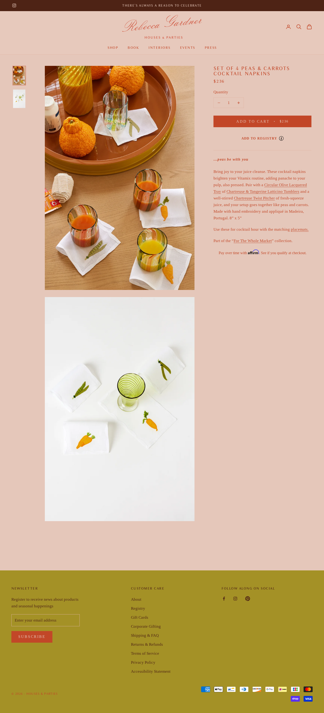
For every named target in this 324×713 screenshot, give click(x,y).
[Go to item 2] (19, 98)
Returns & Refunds (147, 644)
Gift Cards (139, 617)
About (136, 599)
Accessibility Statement (151, 671)
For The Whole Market (253, 241)
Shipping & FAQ (145, 635)
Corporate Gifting (146, 626)
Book (133, 47)
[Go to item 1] (19, 75)
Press (211, 47)
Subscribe (32, 637)
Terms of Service (145, 653)
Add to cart (268, 121)
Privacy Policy (143, 662)
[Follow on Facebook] (224, 598)
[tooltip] (281, 138)
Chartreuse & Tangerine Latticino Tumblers (263, 191)
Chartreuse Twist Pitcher (254, 198)
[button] (299, 27)
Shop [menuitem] (112, 47)
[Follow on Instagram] (14, 5)
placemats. (300, 229)
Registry (138, 608)
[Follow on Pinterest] (247, 598)
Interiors (159, 47)
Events (187, 47)
